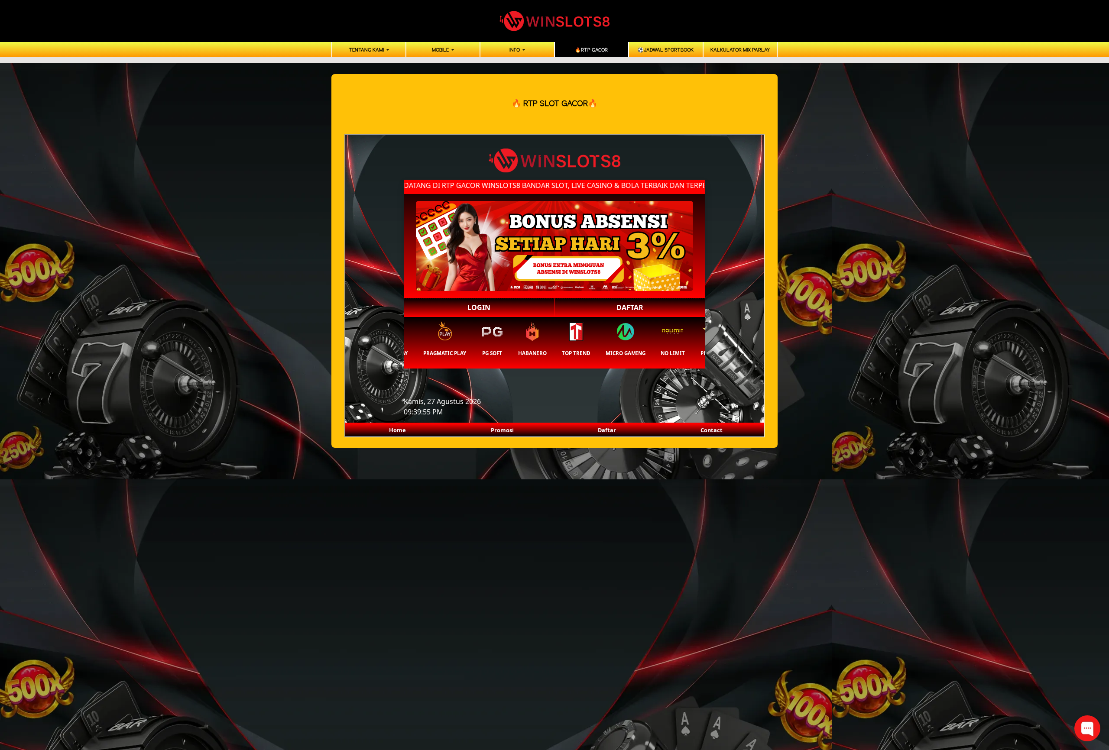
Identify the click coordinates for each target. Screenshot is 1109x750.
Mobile (441, 50)
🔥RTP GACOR (591, 50)
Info (515, 50)
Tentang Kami (367, 50)
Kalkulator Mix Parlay (740, 50)
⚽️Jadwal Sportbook (666, 50)
